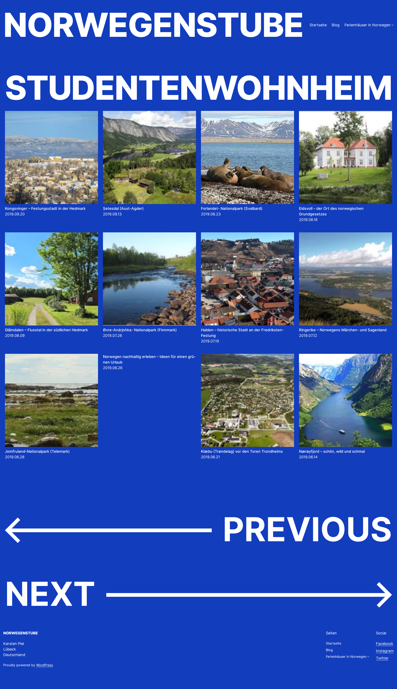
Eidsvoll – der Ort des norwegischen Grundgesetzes (331, 211)
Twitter (382, 658)
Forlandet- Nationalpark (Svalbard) (231, 208)
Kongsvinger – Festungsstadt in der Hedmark (45, 208)
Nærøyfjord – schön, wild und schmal (332, 451)
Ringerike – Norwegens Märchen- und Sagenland (342, 330)
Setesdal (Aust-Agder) (123, 208)
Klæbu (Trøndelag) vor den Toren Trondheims (242, 451)
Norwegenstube (153, 25)
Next (198, 594)
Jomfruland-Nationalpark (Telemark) (37, 451)
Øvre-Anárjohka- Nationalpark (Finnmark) (140, 330)
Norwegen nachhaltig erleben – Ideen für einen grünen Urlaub (149, 359)
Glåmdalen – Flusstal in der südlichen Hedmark (46, 330)
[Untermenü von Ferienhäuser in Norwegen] (392, 25)
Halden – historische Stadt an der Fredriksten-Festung (242, 333)
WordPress (44, 665)
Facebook (384, 643)
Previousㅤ (198, 529)
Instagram (385, 651)
